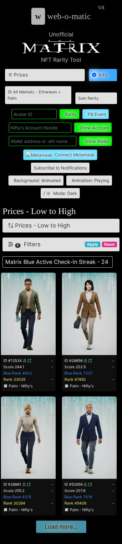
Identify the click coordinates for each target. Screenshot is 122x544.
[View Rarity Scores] (28, 313)
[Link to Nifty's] (29, 360)
